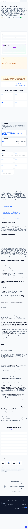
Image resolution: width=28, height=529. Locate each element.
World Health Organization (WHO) (17, 488)
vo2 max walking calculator (4, 471)
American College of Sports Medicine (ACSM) (17, 481)
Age (2, 37)
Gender (15, 37)
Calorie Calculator (10, 505)
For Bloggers (16, 504)
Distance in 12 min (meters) (5, 40)
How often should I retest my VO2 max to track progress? (11, 218)
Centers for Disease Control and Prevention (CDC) (20, 84)
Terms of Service (24, 504)
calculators (3, 499)
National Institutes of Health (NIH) (17, 491)
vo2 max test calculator (11, 470)
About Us (23, 500)
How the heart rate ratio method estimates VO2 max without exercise (12, 214)
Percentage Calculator (10, 504)
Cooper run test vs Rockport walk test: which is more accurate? (11, 213)
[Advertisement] (14, 25)
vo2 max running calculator (17, 470)
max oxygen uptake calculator (4, 470)
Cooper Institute (16, 83)
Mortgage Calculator (10, 500)
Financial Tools (16, 505)
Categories (16, 501)
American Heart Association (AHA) (20, 84)
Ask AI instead (14, 429)
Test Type (3, 34)
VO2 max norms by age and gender (7, 206)
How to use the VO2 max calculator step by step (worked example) (12, 211)
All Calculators (16, 500)
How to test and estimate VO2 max (7, 207)
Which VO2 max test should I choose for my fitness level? (10, 212)
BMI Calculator (9, 501)
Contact (23, 501)
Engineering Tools (17, 508)
